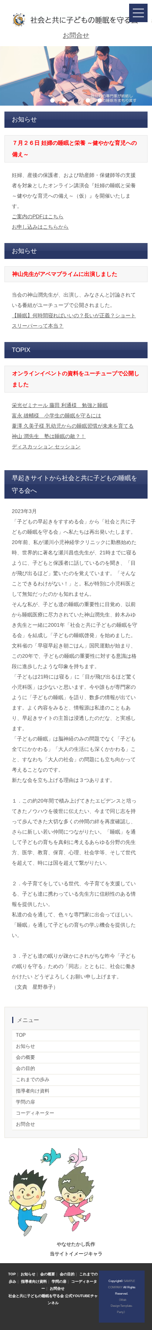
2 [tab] (64, 100)
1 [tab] (52, 100)
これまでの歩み (32, 1079)
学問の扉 (25, 1102)
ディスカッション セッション (46, 446)
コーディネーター (35, 1113)
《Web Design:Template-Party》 (122, 1306)
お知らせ (25, 1046)
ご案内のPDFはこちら (37, 216)
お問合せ (76, 35)
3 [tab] (76, 100)
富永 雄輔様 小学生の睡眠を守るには (56, 415)
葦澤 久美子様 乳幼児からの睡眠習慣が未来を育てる (73, 426)
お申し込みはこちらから (40, 227)
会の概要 (25, 1057)
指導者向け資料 (32, 1091)
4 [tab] (88, 100)
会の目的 (25, 1068)
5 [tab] (99, 100)
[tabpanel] (76, 76)
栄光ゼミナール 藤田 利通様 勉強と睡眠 (60, 405)
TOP (21, 1035)
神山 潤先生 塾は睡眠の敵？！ (49, 436)
